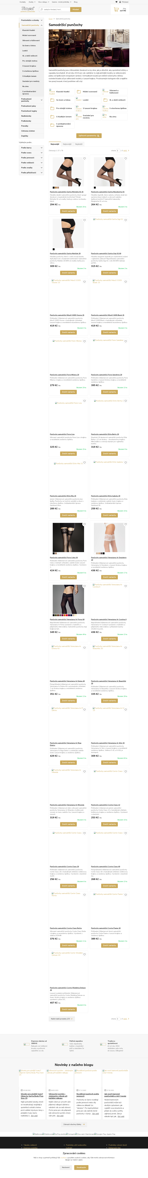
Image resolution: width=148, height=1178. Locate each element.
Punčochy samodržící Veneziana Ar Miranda (67, 805)
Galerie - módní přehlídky (60, 2)
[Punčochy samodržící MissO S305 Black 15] (109, 296)
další (125, 150)
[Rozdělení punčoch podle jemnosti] (88, 1078)
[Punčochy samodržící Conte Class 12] (109, 786)
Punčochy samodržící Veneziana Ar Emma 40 (67, 681)
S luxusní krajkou (29, 66)
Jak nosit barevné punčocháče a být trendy (115, 1095)
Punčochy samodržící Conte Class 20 (64, 866)
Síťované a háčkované (31, 40)
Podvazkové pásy (28, 106)
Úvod (50, 19)
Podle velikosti (27, 163)
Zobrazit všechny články (72, 1124)
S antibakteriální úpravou (29, 92)
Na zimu (25, 86)
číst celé (34, 1116)
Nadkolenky (26, 116)
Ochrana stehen (28, 131)
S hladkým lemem (29, 76)
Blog (75, 2)
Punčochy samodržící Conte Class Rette (66, 928)
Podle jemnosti (27, 158)
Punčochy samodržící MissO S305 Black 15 (107, 315)
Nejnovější (55, 144)
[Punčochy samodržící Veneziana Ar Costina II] (109, 600)
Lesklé (25, 51)
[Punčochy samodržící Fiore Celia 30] (68, 538)
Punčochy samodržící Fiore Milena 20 (64, 375)
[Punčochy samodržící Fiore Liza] (68, 415)
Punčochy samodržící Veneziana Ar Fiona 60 (67, 619)
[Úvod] (28, 10)
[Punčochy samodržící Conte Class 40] (109, 847)
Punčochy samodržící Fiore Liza (62, 434)
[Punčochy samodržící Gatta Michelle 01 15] (68, 173)
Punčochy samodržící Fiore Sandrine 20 (106, 375)
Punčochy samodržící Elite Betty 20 (105, 434)
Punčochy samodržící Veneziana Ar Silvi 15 (108, 743)
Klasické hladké (28, 30)
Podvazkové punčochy (26, 100)
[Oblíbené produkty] (116, 2)
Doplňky (24, 136)
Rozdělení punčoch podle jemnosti (88, 1095)
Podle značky (26, 168)
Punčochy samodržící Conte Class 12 (105, 805)
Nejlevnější (67, 144)
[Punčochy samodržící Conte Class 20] (68, 847)
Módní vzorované (29, 35)
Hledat (76, 9)
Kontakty (23, 2)
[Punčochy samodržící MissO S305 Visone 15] (68, 296)
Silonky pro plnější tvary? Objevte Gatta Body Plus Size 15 (32, 1096)
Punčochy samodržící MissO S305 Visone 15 (67, 315)
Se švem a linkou (29, 46)
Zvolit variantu (68, 211)
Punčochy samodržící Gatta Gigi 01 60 (106, 253)
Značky (31, 2)
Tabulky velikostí (30, 1145)
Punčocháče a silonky (30, 20)
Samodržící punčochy (30, 25)
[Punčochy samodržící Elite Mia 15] (68, 477)
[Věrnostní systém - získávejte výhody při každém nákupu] (60, 1078)
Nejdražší (78, 144)
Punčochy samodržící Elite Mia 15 (63, 496)
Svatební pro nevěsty (30, 81)
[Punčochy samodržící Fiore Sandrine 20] (109, 355)
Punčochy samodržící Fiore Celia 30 (64, 557)
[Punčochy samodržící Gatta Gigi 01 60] (109, 234)
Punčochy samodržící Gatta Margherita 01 (107, 192)
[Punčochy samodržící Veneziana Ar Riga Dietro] (68, 724)
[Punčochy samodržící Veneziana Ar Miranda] (68, 786)
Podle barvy (26, 148)
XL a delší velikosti (29, 56)
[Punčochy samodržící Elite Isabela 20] (109, 477)
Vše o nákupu (42, 2)
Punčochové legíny (29, 111)
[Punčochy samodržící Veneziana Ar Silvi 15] (109, 724)
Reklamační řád (114, 1148)
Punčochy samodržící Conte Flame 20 (105, 928)
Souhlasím (81, 1167)
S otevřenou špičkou (30, 71)
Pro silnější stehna (29, 61)
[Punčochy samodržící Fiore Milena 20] (68, 355)
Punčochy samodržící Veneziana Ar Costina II (108, 619)
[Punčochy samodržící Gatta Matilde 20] (68, 234)
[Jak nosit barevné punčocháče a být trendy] (116, 1078)
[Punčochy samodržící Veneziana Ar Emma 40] (68, 662)
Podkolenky (26, 121)
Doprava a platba (30, 1148)
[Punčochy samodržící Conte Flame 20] (109, 909)
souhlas (63, 1158)
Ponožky (24, 126)
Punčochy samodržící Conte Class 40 (105, 866)
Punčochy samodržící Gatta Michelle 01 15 (66, 192)
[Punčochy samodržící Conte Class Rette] (68, 909)
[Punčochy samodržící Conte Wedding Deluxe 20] (68, 969)
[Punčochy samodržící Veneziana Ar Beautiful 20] (109, 662)
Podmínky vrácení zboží (117, 1145)
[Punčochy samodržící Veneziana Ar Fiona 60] (68, 600)
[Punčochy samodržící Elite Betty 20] (109, 415)
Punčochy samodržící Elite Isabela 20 (105, 496)
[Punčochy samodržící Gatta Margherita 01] (109, 173)
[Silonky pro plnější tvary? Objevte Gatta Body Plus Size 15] (32, 1078)
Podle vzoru (26, 153)
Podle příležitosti (28, 173)
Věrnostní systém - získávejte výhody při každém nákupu (58, 1096)
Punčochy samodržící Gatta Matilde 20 (65, 253)
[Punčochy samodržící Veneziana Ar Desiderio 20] (109, 538)
